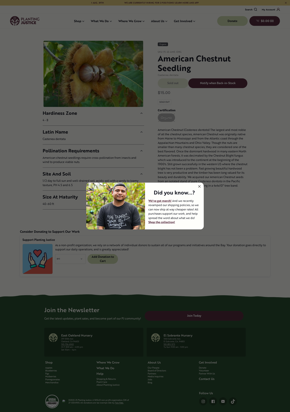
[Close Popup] (199, 186)
